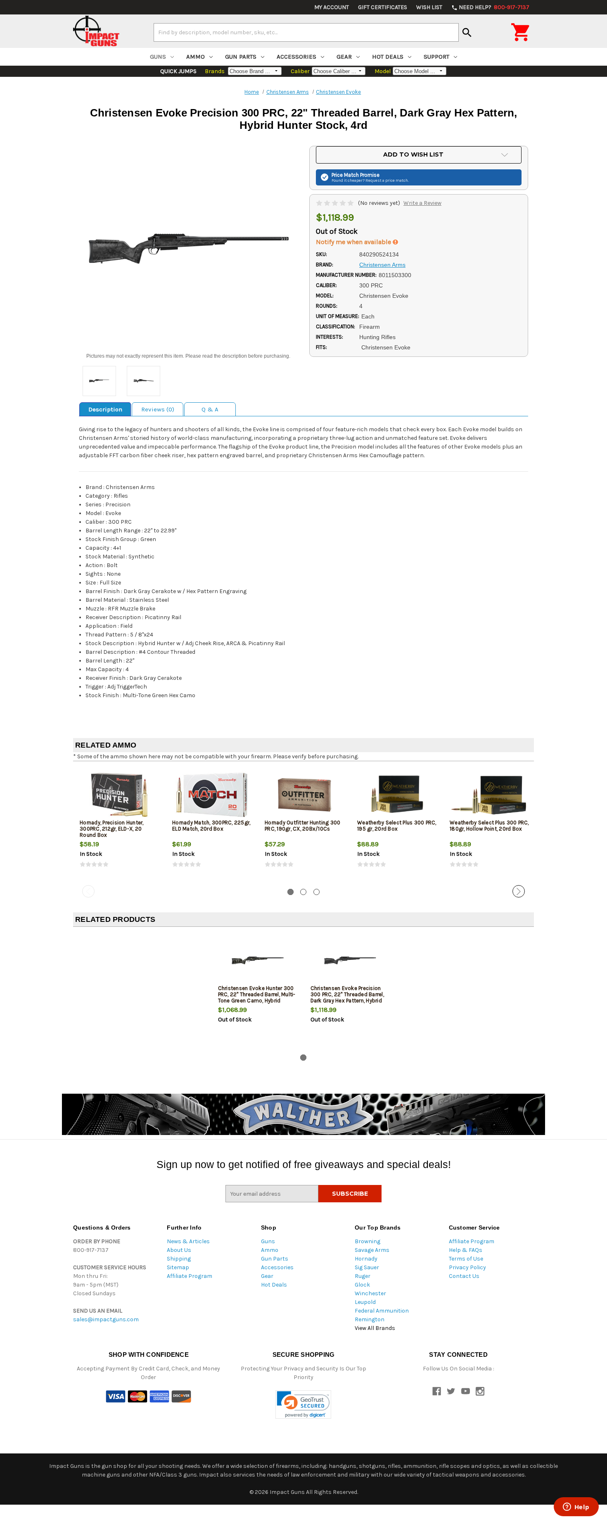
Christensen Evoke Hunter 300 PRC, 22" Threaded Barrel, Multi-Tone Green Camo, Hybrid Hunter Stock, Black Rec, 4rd (257, 997)
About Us (179, 1250)
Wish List (429, 7)
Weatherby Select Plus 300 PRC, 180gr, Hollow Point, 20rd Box (489, 825)
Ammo (195, 56)
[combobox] (306, 32)
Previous (88, 891)
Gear (344, 56)
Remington (369, 1319)
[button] (303, 1404)
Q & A (210, 409)
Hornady (366, 1258)
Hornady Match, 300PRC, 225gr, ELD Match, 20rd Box (211, 825)
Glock (362, 1284)
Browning (367, 1241)
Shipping (179, 1258)
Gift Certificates (382, 7)
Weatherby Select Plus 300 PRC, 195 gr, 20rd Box (396, 825)
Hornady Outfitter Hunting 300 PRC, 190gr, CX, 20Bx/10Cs (302, 825)
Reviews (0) (157, 409)
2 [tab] (303, 892)
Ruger (362, 1276)
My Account (331, 7)
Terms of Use (466, 1258)
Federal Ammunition (382, 1310)
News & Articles (188, 1241)
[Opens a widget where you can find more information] (576, 1507)
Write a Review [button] (422, 203)
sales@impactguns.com (106, 1319)
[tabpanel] (119, 824)
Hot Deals (387, 56)
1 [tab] (290, 892)
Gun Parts (240, 56)
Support (436, 56)
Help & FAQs (465, 1250)
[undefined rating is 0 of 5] (335, 203)
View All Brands (375, 1328)
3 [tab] (316, 892)
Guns (158, 56)
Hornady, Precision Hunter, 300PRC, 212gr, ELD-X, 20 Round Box (112, 828)
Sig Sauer (367, 1267)
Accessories (296, 56)
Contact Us (464, 1276)
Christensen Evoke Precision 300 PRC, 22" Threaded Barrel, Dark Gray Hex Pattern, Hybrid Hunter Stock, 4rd (347, 997)
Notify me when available (354, 242)
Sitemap (178, 1267)
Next (518, 891)
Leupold (365, 1302)
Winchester (370, 1293)
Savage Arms (372, 1250)
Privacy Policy (467, 1267)
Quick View (120, 794)
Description (105, 409)
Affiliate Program (189, 1276)
